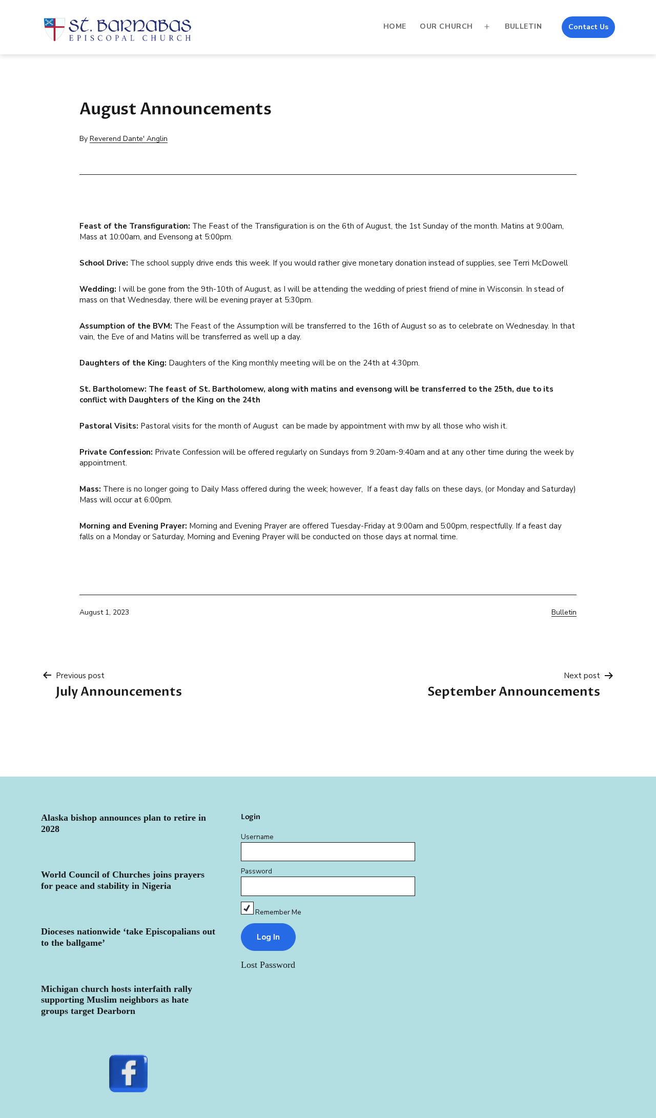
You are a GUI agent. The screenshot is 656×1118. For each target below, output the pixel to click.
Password (256, 871)
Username (257, 837)
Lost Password (268, 965)
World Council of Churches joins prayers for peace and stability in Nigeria (122, 880)
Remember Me (277, 912)
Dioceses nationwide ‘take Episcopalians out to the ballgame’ (128, 937)
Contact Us (588, 27)
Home (394, 26)
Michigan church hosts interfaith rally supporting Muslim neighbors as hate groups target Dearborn (116, 1000)
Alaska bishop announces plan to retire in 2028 (123, 823)
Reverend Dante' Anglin (129, 139)
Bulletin (523, 26)
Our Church (446, 26)
